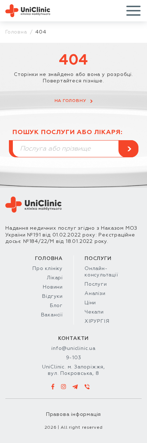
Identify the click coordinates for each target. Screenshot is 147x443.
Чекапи (94, 312)
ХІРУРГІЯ (97, 321)
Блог (56, 305)
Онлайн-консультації (101, 271)
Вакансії (52, 314)
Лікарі (55, 277)
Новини (53, 287)
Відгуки (52, 296)
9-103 (73, 357)
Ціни (90, 302)
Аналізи (95, 293)
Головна (16, 32)
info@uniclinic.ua (73, 348)
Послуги (96, 284)
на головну (70, 101)
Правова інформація (73, 414)
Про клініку (47, 268)
